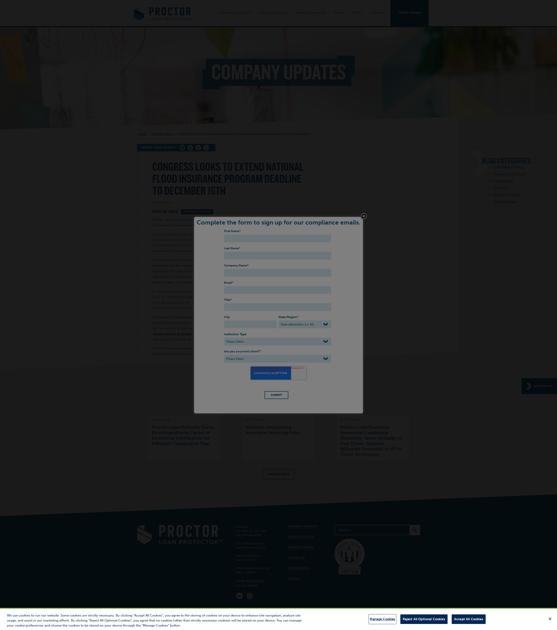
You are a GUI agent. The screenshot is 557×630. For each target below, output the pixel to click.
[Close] (550, 619)
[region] (278, 619)
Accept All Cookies (468, 619)
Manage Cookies (382, 619)
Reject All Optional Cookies (424, 619)
